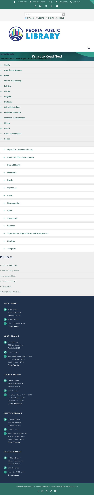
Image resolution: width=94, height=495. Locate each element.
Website (41, 18)
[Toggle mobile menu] (89, 47)
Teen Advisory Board (10, 270)
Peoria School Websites (11, 292)
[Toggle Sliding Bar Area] (92, 2)
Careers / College (8, 281)
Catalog (30, 18)
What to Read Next (9, 265)
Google (60, 18)
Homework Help (8, 276)
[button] (47, 64)
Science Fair (6, 286)
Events (50, 18)
